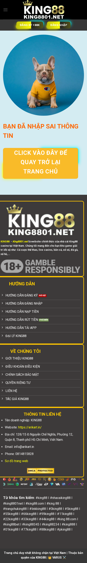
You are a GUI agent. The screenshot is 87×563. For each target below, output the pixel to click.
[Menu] (5, 10)
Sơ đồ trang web (16, 461)
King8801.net (20, 241)
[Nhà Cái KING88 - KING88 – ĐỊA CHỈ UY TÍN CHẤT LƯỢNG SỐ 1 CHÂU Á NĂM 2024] (43, 9)
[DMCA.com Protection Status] (40, 470)
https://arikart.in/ (30, 427)
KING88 (5, 241)
